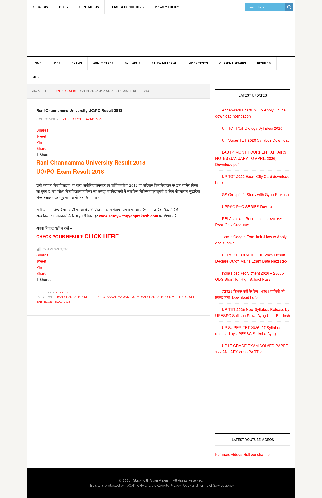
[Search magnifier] (289, 7)
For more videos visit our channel (243, 454)
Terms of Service (211, 485)
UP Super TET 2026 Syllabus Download (256, 140)
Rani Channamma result (75, 297)
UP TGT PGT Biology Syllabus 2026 (252, 128)
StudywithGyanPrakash (67, 34)
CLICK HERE (101, 236)
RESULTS (62, 292)
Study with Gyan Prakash (151, 480)
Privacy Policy (180, 485)
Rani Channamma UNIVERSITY (117, 297)
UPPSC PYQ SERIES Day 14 (247, 206)
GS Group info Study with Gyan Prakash (255, 194)
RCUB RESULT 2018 (57, 301)
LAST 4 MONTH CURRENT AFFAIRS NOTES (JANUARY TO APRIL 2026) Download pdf (250, 158)
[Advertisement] (200, 34)
